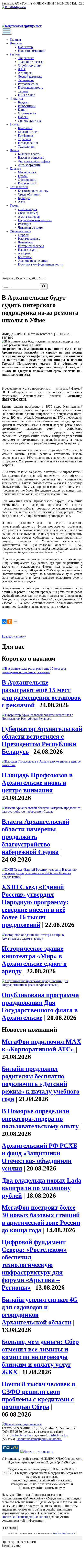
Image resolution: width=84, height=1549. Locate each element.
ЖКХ (21, 69)
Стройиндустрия (29, 65)
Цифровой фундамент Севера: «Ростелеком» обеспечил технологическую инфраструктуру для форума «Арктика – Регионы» (34, 1264)
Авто (21, 201)
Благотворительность (33, 190)
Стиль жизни (19, 187)
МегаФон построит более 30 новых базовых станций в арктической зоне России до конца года (41, 1219)
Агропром (25, 73)
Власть (14, 150)
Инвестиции (26, 106)
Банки (22, 109)
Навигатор (25, 47)
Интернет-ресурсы (31, 246)
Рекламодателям (29, 238)
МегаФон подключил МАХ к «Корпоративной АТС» (41, 1045)
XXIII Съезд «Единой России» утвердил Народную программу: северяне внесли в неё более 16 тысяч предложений (35, 905)
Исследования (28, 143)
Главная (15, 39)
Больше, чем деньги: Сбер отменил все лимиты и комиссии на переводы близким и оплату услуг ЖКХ (40, 1357)
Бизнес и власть (29, 154)
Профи (23, 176)
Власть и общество (31, 157)
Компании (25, 128)
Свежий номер (28, 213)
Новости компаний (31, 50)
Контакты (25, 257)
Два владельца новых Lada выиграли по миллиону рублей (41, 1188)
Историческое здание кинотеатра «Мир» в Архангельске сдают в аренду (34, 960)
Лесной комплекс (30, 76)
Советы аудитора (30, 120)
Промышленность (30, 87)
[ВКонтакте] (4, 621)
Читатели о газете (30, 227)
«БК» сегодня (27, 209)
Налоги (23, 117)
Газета (14, 205)
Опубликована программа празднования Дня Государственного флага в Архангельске (40, 1006)
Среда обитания (29, 194)
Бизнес (14, 124)
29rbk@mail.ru (59, 1435)
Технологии (26, 146)
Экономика (26, 80)
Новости (16, 43)
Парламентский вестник (35, 220)
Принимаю (9, 1527)
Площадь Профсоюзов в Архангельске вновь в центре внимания (37, 782)
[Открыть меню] (7, 31)
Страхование (27, 113)
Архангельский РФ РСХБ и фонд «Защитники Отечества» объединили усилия (39, 1157)
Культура (24, 198)
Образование (27, 179)
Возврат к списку (14, 636)
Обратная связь (20, 231)
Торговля (24, 139)
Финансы (16, 98)
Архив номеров (29, 216)
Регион (15, 54)
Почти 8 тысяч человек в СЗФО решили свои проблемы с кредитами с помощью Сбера (38, 1395)
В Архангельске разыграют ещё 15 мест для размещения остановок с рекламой (41, 694)
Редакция (24, 224)
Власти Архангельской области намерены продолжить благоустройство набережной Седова (35, 836)
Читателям (25, 242)
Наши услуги (27, 249)
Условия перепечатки (33, 260)
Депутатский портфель (34, 161)
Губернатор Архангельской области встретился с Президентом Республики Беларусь (42, 740)
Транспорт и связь (30, 61)
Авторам (24, 253)
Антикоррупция (29, 165)
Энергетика (26, 58)
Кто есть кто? (27, 183)
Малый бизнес (28, 131)
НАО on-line (26, 95)
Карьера (15, 168)
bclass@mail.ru (22, 1435)
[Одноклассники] (9, 621)
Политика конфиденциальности (40, 264)
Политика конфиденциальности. (39, 1439)
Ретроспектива (28, 84)
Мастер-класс (27, 172)
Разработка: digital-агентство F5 (64, 1533)
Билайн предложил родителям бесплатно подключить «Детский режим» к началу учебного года (41, 1084)
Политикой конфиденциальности (25, 1516)
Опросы (23, 235)
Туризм (23, 91)
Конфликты (26, 135)
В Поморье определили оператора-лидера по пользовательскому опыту (40, 1118)
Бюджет (23, 102)
